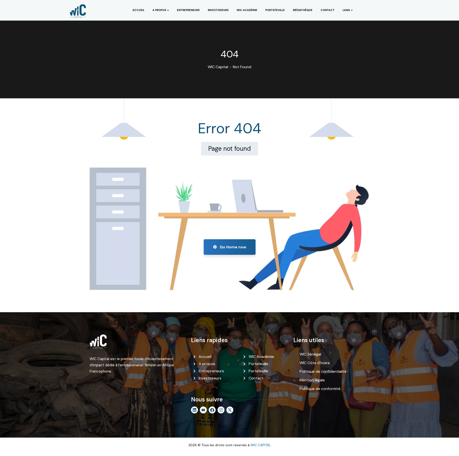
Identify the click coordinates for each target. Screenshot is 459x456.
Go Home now (232, 247)
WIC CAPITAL (261, 445)
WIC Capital (218, 66)
